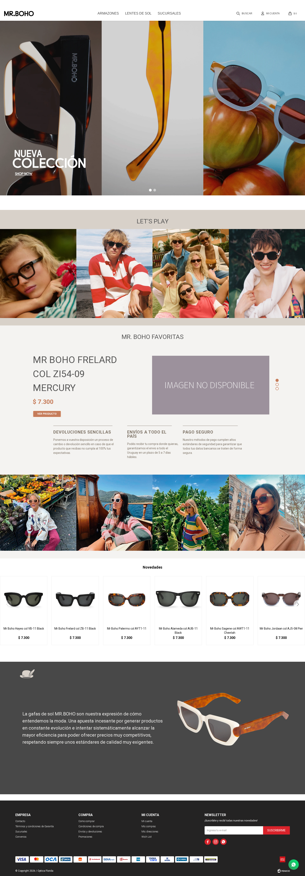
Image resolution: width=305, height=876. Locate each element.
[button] (244, 13)
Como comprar (86, 821)
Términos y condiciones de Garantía (34, 826)
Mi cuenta (147, 821)
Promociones (85, 836)
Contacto (20, 821)
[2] (277, 385)
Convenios (21, 836)
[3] (277, 389)
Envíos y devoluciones (90, 831)
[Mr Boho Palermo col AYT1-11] (126, 599)
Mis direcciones (150, 831)
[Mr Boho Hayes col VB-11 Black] (23, 599)
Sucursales (169, 13)
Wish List (147, 836)
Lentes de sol (138, 13)
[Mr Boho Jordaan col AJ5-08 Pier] (281, 599)
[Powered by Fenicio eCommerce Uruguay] (283, 871)
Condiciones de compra (91, 826)
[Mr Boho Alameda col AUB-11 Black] (178, 599)
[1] (277, 381)
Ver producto (47, 413)
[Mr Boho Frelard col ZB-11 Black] (75, 599)
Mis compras (149, 826)
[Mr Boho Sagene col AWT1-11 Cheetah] (229, 599)
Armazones (108, 13)
